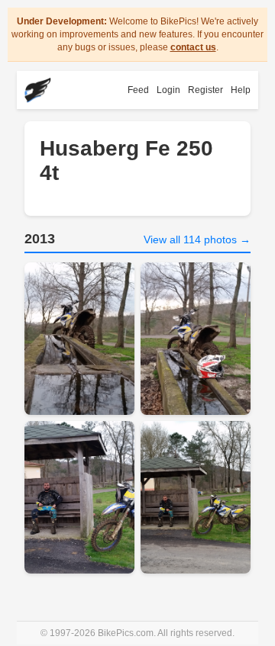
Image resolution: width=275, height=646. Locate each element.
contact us (193, 47)
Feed (138, 90)
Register (205, 90)
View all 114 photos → (197, 239)
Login (168, 90)
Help (241, 90)
